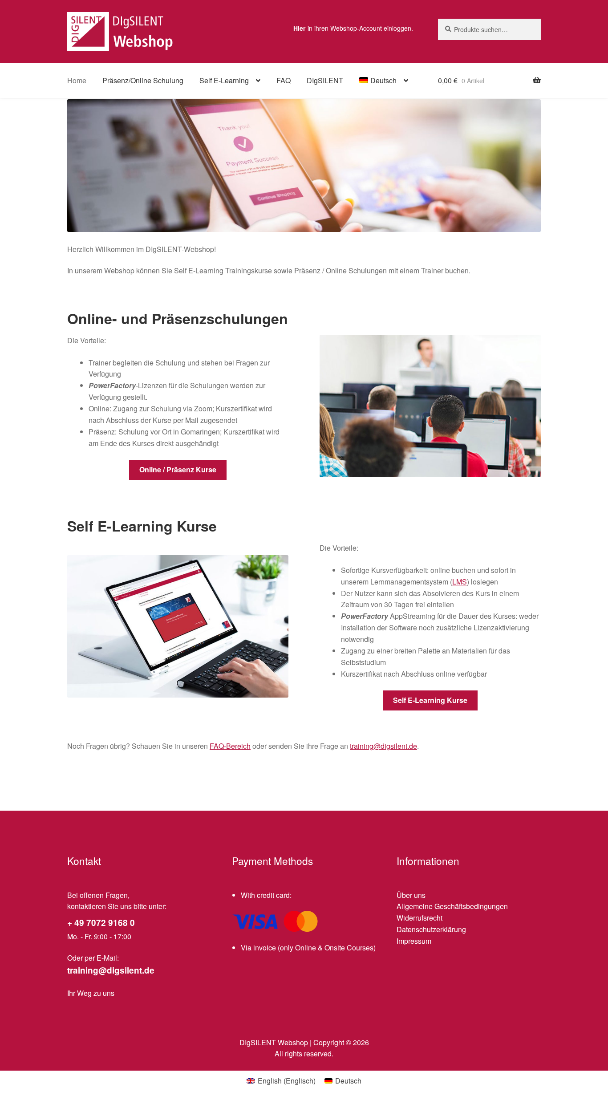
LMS (459, 581)
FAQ (283, 80)
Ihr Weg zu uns (90, 993)
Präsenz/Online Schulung (142, 80)
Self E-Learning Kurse (430, 700)
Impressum (414, 941)
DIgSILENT (325, 80)
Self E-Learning (224, 80)
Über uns (411, 895)
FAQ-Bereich (230, 746)
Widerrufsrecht (419, 918)
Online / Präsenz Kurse (177, 469)
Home (76, 80)
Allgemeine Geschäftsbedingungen (452, 906)
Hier (299, 28)
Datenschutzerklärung (431, 929)
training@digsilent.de (383, 746)
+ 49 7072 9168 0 (101, 923)
